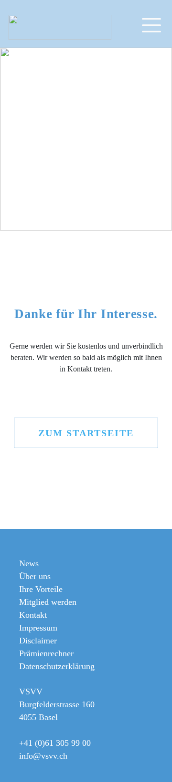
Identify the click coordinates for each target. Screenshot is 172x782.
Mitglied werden (47, 602)
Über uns (35, 576)
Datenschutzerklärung (57, 666)
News (29, 563)
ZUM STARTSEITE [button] (86, 433)
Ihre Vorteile (41, 589)
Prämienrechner (46, 653)
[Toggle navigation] (156, 24)
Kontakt (33, 615)
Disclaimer (38, 640)
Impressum (38, 627)
